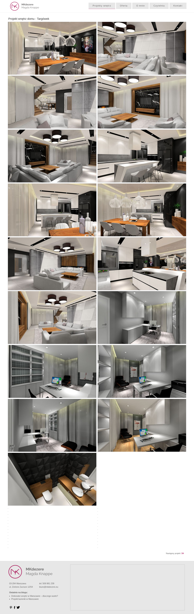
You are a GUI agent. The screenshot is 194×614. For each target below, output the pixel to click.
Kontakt (177, 5)
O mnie (140, 5)
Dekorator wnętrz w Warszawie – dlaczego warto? (34, 596)
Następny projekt (173, 553)
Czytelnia (159, 5)
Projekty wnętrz (102, 5)
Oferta (123, 5)
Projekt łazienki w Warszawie (25, 599)
